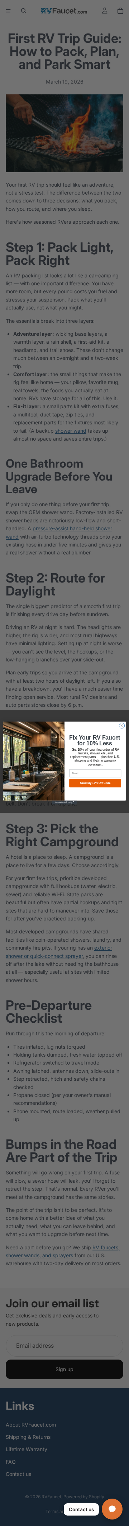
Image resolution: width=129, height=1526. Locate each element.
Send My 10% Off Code (95, 783)
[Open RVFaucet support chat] (112, 1509)
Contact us (81, 1509)
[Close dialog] (121, 725)
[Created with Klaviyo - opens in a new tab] (64, 802)
